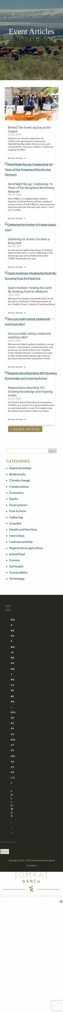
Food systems (18, 505)
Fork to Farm (17, 511)
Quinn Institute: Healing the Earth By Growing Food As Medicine (30, 289)
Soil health (16, 566)
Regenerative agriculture (26, 548)
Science (14, 560)
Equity (13, 499)
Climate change (19, 480)
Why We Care (13, 680)
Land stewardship (21, 542)
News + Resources (13, 712)
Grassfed (15, 523)
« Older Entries (25, 429)
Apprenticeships (20, 468)
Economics (16, 492)
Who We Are (13, 630)
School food (17, 554)
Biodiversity (17, 474)
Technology (17, 578)
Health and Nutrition (23, 529)
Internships (17, 535)
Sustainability (18, 572)
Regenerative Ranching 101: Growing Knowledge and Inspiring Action (30, 391)
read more (15, 158)
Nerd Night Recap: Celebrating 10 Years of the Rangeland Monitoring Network (31, 187)
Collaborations (19, 486)
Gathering (16, 517)
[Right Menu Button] (61, 901)
